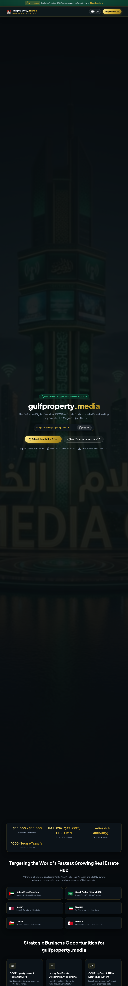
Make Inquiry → (96, 3)
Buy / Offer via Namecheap (83, 439)
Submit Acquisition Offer (45, 439)
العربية (96, 11)
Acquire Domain (112, 11)
